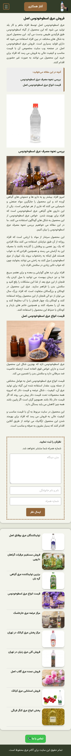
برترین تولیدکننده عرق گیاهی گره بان (25, 576)
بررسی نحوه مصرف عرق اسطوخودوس (41, 79)
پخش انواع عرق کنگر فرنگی (25, 710)
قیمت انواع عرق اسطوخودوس (24, 594)
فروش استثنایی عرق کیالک (25, 691)
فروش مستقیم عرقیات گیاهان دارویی (24, 557)
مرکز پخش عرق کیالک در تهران (23, 633)
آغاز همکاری (35, 6)
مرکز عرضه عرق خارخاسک (26, 613)
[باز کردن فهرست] (6, 6)
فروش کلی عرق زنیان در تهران (24, 652)
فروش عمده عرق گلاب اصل (25, 672)
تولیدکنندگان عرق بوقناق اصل (24, 535)
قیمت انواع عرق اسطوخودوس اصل (42, 85)
